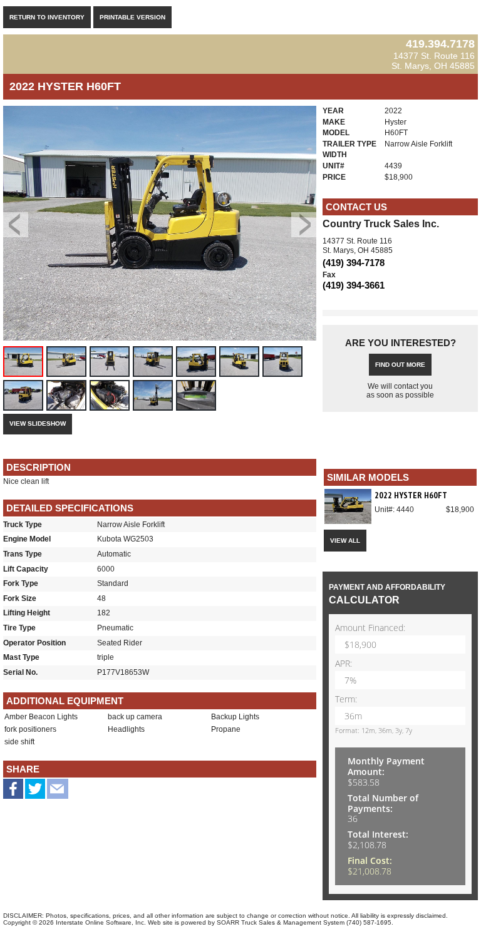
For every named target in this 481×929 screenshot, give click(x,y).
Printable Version (132, 17)
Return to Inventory (47, 17)
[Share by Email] (57, 793)
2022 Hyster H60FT (411, 495)
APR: (343, 664)
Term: (346, 699)
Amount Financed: (370, 628)
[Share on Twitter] (35, 793)
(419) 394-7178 (354, 262)
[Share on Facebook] (13, 791)
